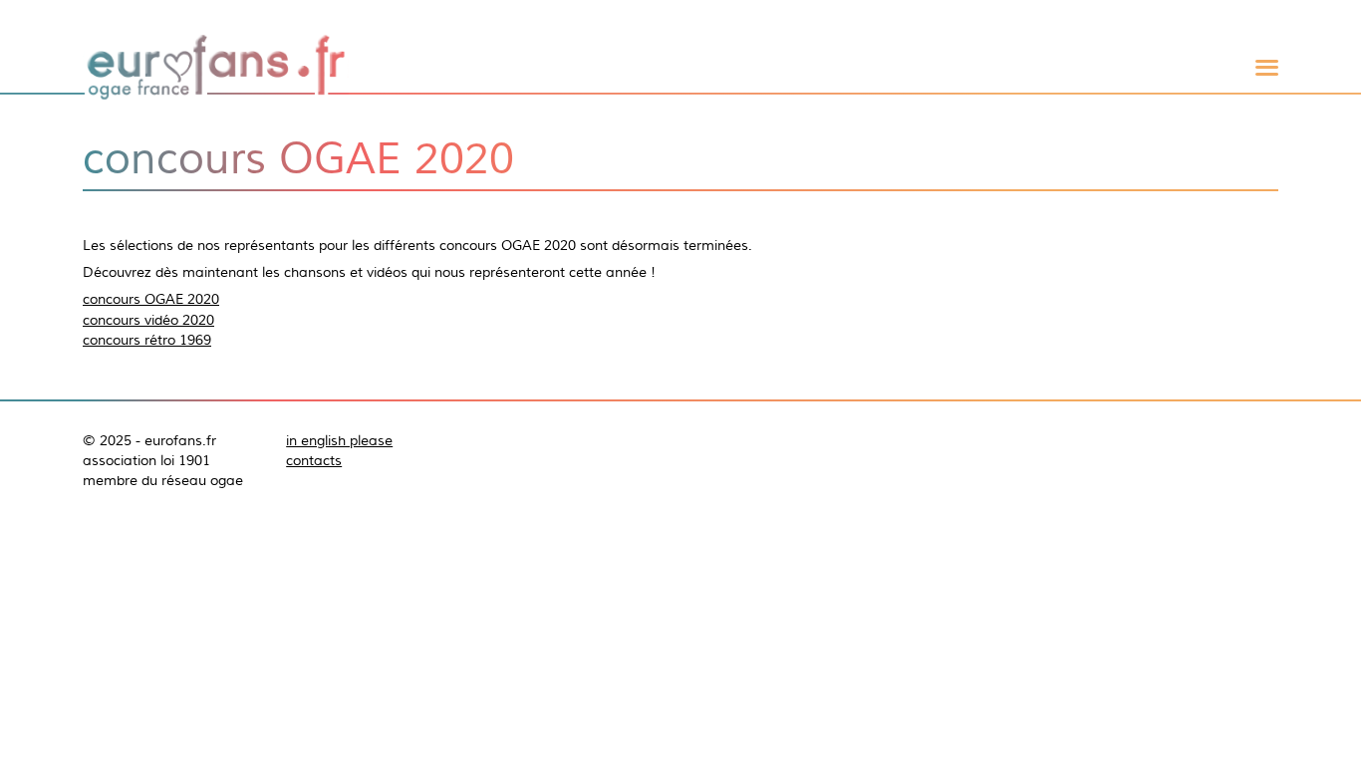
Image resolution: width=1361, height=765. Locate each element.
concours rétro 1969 (147, 340)
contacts (314, 460)
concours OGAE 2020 (151, 299)
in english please (339, 440)
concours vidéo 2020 (148, 320)
